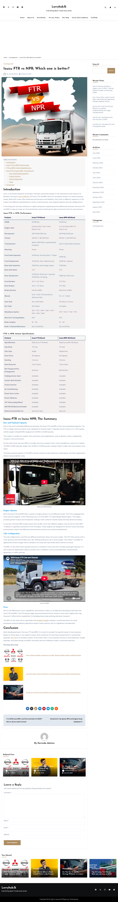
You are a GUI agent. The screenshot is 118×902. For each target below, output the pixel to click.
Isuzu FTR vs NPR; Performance (17, 165)
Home (22, 17)
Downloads (41, 17)
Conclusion (10, 185)
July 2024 (96, 173)
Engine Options (14, 176)
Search (96, 64)
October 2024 (97, 168)
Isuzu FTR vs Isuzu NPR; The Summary (20, 171)
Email (6, 827)
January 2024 (98, 182)
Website (6, 834)
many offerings (23, 196)
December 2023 (98, 187)
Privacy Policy (54, 17)
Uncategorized (8, 64)
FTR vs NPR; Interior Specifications (18, 168)
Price (11, 182)
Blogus (64, 899)
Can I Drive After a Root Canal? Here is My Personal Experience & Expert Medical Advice (53, 674)
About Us (30, 17)
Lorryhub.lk (59, 6)
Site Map (65, 17)
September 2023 (98, 202)
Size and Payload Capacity (19, 174)
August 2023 (97, 207)
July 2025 (96, 153)
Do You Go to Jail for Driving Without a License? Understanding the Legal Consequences (53, 692)
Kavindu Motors (13, 74)
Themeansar (74, 899)
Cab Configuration (15, 179)
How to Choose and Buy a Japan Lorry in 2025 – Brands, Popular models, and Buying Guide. (53, 655)
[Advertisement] (59, 38)
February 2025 (98, 163)
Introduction (10, 162)
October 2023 (97, 197)
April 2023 (96, 212)
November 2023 (98, 192)
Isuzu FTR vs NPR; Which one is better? (36, 69)
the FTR (14, 638)
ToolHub (94, 17)
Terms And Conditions (80, 17)
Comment (8, 793)
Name (6, 821)
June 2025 (96, 158)
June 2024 (96, 178)
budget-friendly (43, 620)
